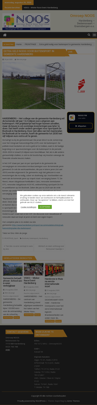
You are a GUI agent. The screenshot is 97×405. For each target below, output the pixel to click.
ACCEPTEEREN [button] (45, 207)
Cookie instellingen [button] (28, 207)
